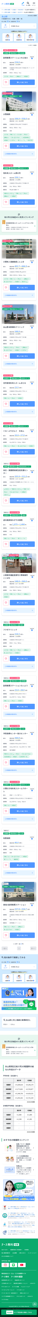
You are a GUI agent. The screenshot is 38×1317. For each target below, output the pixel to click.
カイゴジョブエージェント (8, 1289)
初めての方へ (5, 1249)
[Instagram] (5, 1265)
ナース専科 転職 (6, 9)
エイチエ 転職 (15, 1286)
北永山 (13, 1024)
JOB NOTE (32, 1283)
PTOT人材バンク (6, 1286)
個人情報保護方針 (6, 1253)
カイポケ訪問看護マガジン (8, 1296)
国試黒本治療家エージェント (21, 1283)
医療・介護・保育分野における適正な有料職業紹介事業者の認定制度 (21, 1215)
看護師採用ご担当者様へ (16, 1249)
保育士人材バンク (24, 1293)
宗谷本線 (20, 9)
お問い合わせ (22, 1253)
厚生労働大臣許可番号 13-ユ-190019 (21, 1223)
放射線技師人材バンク (7, 1280)
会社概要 (14, 1253)
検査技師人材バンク (19, 1280)
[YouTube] (22, 1265)
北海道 (14, 9)
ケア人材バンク (20, 1289)
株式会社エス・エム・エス (27, 1206)
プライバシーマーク (15, 1232)
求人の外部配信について (7, 1256)
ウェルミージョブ (25, 1286)
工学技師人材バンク (6, 1283)
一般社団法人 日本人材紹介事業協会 (21, 1226)
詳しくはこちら (22, 82)
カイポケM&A (5, 1299)
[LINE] (13, 1265)
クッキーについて (32, 1253)
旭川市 (20, 12)
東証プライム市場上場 (13, 1208)
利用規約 (26, 1249)
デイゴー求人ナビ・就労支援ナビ (10, 1293)
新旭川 (6, 1024)
